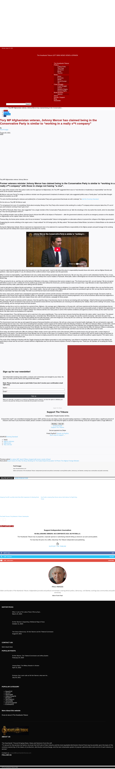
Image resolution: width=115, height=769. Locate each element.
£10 (58, 426)
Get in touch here (7, 647)
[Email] (55, 140)
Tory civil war (8, 444)
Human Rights (62, 91)
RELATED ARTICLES (7, 478)
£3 (54, 426)
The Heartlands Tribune (61, 63)
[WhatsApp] (36, 140)
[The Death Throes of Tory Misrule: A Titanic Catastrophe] (10, 514)
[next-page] (4, 520)
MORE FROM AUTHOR (21, 478)
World (59, 79)
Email (5, 391)
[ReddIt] (49, 140)
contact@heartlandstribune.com (20, 753)
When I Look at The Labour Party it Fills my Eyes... (26, 612)
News (56, 74)
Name (5, 387)
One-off (61, 424)
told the (90, 199)
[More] (75, 140)
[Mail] (17, 473)
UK (59, 83)
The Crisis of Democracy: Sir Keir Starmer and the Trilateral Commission (32, 631)
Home (2, 108)
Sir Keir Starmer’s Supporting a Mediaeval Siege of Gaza (28, 622)
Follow (112, 556)
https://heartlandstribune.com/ (19, 468)
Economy (61, 78)
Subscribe (111, 560)
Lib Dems (61, 70)
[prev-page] (1, 520)
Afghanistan (7, 443)
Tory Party (61, 68)
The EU (60, 73)
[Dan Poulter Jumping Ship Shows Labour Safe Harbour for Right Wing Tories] (50, 495)
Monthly (54, 424)
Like (113, 553)
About (56, 96)
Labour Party (62, 66)
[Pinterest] (29, 140)
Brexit (59, 71)
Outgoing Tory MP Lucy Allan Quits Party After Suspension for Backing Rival (19, 497)
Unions (60, 87)
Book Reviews (58, 92)
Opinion (60, 94)
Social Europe (62, 81)
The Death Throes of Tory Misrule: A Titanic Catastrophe (14, 516)
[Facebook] (16, 140)
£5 (56, 426)
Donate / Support (59, 97)
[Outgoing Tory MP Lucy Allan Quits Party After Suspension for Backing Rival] (10, 495)
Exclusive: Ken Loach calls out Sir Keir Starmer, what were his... (30, 675)
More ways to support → (57, 435)
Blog (55, 99)
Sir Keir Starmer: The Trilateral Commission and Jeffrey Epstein (30, 655)
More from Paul (57, 595)
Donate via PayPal (63, 433)
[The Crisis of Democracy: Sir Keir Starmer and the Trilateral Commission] (6, 611)
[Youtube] (20, 473)
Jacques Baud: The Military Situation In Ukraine (25, 665)
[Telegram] (68, 140)
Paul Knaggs (4, 129)
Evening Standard (12, 436)
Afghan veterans (9, 441)
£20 (61, 426)
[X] (23, 140)
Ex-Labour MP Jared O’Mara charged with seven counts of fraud (30, 459)
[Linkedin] (42, 140)
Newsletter (57, 100)
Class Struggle (58, 84)
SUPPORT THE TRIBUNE (57, 546)
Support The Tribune (57, 427)
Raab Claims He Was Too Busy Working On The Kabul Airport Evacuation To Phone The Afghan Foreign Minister (43, 461)
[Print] (62, 140)
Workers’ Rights (63, 89)
